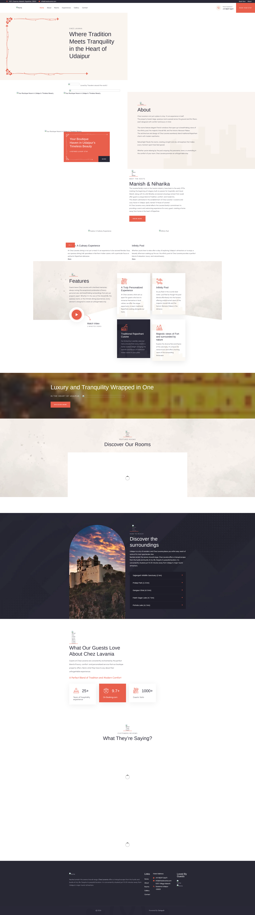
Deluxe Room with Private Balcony (111, 486)
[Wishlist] (95, 455)
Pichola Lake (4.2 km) (141, 605)
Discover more (60, 404)
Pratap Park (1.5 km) (141, 583)
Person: (89, 494)
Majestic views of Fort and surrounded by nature (167, 336)
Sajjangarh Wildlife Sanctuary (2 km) (147, 575)
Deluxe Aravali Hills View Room (171, 486)
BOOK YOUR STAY (245, 8)
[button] (158, 575)
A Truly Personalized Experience (132, 289)
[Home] (19, 7)
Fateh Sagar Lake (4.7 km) (143, 598)
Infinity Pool (162, 287)
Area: (76, 494)
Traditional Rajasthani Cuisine (132, 335)
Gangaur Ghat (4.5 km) (142, 590)
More (104, 159)
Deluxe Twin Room (142, 482)
